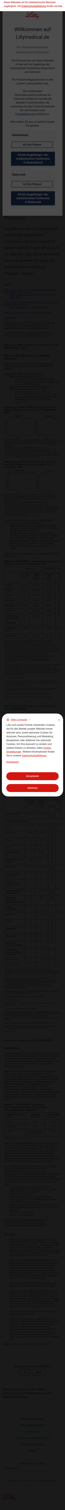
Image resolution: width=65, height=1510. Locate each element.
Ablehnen (32, 787)
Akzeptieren (32, 776)
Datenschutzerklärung (34, 755)
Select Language (19, 719)
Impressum (12, 761)
